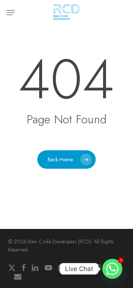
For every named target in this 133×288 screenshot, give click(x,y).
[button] (11, 12)
